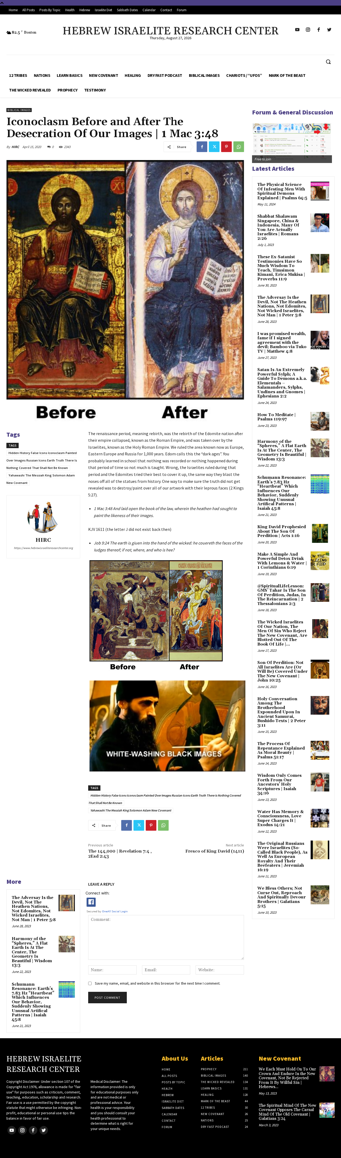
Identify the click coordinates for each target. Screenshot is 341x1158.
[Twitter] (214, 146)
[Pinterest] (226, 146)
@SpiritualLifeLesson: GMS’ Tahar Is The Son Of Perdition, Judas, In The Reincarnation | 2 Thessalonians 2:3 (281, 595)
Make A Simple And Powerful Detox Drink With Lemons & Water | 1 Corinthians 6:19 (282, 561)
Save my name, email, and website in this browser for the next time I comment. (157, 983)
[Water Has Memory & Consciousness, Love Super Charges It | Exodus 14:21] (320, 818)
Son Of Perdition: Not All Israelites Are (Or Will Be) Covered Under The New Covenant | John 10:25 (282, 671)
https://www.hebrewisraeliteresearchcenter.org (43, 548)
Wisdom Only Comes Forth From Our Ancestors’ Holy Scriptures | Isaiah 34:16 (279, 784)
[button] (328, 61)
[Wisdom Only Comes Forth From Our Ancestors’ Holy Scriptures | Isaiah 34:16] (320, 782)
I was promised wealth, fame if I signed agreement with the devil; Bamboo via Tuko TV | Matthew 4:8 (281, 342)
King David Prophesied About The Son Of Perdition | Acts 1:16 (281, 531)
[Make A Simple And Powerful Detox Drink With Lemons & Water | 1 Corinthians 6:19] (320, 560)
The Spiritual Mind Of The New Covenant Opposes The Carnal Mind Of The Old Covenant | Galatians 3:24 (287, 1112)
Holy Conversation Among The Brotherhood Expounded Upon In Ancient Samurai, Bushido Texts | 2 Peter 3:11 (281, 712)
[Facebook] (202, 146)
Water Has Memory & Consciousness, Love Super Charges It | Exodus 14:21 (280, 818)
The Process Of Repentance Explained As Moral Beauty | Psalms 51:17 (281, 750)
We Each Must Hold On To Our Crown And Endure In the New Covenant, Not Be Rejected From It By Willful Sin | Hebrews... (287, 1078)
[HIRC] (43, 517)
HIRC (15, 147)
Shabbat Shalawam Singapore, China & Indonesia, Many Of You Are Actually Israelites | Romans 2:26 (278, 227)
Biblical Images (19, 110)
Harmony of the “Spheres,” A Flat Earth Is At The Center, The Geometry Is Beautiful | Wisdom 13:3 (32, 952)
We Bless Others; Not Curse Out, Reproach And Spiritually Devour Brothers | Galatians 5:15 (281, 897)
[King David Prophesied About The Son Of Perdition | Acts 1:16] (320, 533)
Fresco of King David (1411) (214, 851)
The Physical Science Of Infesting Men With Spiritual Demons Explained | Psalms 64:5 (282, 191)
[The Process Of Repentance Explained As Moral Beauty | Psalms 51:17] (320, 750)
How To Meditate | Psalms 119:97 (276, 417)
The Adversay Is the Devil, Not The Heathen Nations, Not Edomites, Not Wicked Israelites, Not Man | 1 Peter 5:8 (34, 908)
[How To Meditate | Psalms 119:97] (320, 421)
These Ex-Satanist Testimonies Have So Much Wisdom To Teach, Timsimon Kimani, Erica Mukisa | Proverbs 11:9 (281, 268)
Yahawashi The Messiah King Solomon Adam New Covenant (130, 810)
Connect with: (97, 893)
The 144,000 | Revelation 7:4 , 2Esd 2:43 (120, 854)
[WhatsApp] (238, 146)
